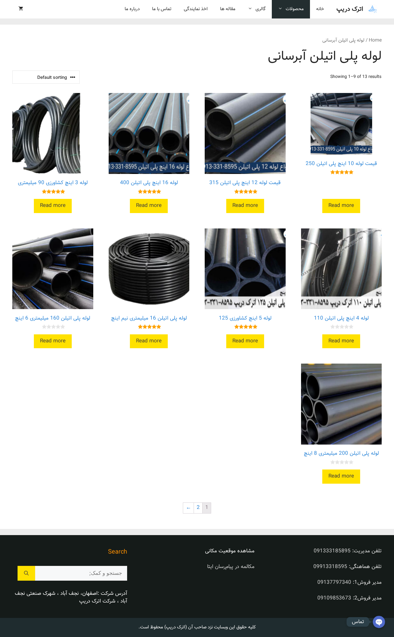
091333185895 (332, 551)
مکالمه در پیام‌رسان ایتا (231, 567)
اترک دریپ (349, 9)
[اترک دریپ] (372, 9)
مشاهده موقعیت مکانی (230, 551)
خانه (320, 9)
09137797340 (334, 583)
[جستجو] (26, 573)
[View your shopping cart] (20, 9)
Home (375, 40)
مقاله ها (227, 9)
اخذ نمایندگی (196, 9)
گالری (260, 9)
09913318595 (330, 567)
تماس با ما (161, 9)
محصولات (295, 9)
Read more (341, 206)
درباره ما (132, 9)
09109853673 (334, 598)
